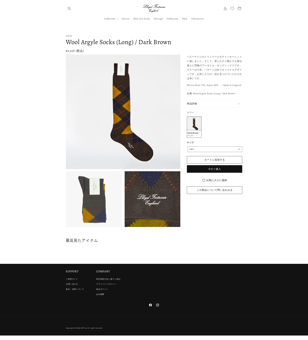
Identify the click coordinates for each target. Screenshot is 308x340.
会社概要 (100, 294)
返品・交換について (75, 289)
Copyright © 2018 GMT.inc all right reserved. (84, 328)
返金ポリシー (102, 289)
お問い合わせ (72, 284)
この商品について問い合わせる (215, 189)
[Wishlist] (232, 8)
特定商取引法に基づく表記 (108, 279)
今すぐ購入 (214, 168)
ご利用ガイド (72, 279)
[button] (69, 8)
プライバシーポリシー (106, 284)
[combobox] (215, 149)
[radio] (194, 127)
